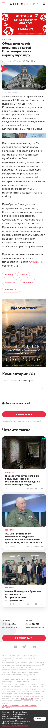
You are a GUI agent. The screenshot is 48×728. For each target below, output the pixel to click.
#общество (11, 289)
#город (9, 275)
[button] (34, 647)
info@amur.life (9, 627)
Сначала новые (9, 380)
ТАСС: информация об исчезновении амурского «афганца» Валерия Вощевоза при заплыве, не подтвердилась (23, 538)
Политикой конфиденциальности (15, 725)
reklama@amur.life (34, 627)
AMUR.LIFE (36, 261)
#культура (28, 282)
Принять (40, 719)
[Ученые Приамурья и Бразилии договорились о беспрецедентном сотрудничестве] (42, 604)
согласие (9, 714)
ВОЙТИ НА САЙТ (24, 638)
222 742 (32, 624)
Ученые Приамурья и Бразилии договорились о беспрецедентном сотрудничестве (23, 595)
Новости (6, 39)
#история (10, 282)
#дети (23, 275)
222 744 (9, 624)
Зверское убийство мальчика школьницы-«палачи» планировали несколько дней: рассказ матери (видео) (22, 480)
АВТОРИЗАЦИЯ (24, 414)
